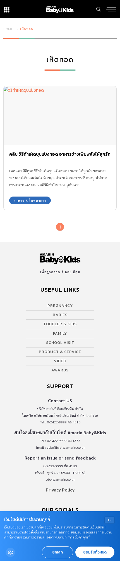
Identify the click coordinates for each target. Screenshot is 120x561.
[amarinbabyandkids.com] (60, 9)
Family (60, 333)
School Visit (60, 343)
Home (8, 29)
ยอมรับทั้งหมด (95, 552)
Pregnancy (60, 306)
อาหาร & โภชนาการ (30, 200)
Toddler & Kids (60, 324)
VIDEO (60, 361)
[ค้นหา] (98, 9)
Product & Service (60, 352)
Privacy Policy (60, 490)
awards (60, 370)
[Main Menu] (111, 9)
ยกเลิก (57, 552)
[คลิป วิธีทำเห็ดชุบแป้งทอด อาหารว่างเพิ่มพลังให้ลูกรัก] (60, 115)
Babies (60, 315)
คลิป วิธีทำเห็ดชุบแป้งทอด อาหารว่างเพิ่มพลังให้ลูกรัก (60, 154)
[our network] (6, 9)
